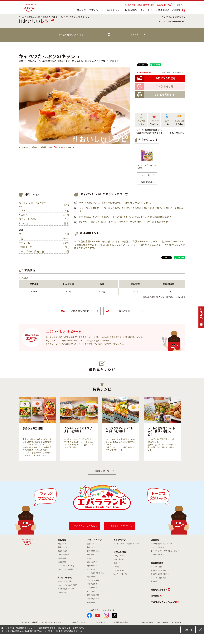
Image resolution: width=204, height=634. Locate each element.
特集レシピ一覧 (102, 470)
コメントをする (164, 86)
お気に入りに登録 (165, 78)
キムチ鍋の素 (92, 584)
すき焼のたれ (92, 587)
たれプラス (91, 569)
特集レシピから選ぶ (65, 581)
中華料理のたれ (63, 551)
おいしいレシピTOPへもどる (171, 21)
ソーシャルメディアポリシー (77, 622)
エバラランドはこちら (84, 526)
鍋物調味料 (62, 558)
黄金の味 (90, 543)
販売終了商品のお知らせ (160, 574)
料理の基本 (124, 311)
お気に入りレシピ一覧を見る (172, 72)
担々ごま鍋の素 (93, 595)
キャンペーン (147, 10)
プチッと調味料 (63, 554)
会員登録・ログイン (119, 526)
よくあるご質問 (157, 566)
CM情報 (116, 566)
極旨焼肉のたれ (93, 551)
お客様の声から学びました (161, 570)
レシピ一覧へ (146, 175)
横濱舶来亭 (91, 602)
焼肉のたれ (62, 543)
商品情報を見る (146, 182)
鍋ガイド (117, 563)
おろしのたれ (92, 562)
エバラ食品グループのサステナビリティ (166, 551)
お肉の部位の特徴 (80, 311)
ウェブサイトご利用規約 (30, 622)
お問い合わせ (156, 581)
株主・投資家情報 (157, 547)
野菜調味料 (62, 562)
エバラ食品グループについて (161, 543)
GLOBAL (160, 5)
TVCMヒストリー (120, 570)
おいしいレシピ (114, 10)
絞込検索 (134, 34)
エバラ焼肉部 (119, 559)
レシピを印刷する (165, 94)
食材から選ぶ (63, 592)
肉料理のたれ (63, 547)
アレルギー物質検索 (158, 578)
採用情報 (128, 5)
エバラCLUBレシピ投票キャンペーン (127, 543)
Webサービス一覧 (120, 574)
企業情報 (176, 10)
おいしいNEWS (119, 555)
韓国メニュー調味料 (65, 569)
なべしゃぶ (91, 591)
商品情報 (81, 10)
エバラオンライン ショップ (163, 602)
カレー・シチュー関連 (66, 565)
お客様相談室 (162, 10)
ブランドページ (96, 10)
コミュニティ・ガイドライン (99, 622)
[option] (37, 429)
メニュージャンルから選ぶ (67, 585)
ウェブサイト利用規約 (54, 631)
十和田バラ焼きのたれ (95, 573)
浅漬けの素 (91, 576)
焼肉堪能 (90, 554)
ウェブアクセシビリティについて (52, 622)
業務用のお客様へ (144, 5)
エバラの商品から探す (66, 588)
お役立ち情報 (131, 10)
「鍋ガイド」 (58, 147)
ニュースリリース (157, 554)
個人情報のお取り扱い (120, 622)
